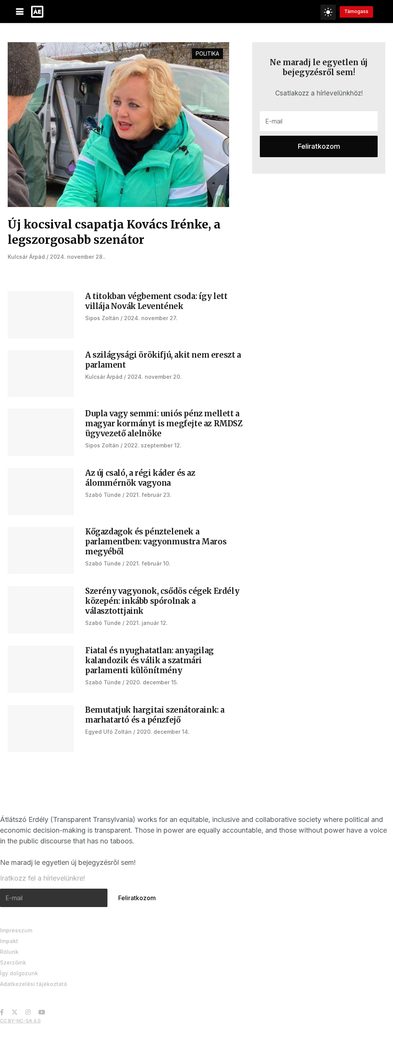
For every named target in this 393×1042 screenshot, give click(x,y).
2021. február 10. (148, 563)
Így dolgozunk (19, 973)
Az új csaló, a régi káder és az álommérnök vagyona (140, 478)
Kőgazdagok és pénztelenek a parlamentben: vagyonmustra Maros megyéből (155, 541)
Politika (207, 53)
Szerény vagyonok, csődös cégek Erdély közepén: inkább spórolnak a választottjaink (162, 601)
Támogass (356, 11)
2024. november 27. (150, 318)
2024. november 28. (77, 256)
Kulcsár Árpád (26, 256)
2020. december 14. (163, 731)
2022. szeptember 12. (153, 445)
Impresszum (16, 930)
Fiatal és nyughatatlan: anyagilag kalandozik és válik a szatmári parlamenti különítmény (149, 660)
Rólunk (9, 951)
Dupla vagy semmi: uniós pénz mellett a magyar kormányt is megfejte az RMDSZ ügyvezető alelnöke (164, 423)
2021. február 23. (149, 494)
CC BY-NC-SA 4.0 (20, 1021)
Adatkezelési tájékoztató (33, 984)
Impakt (9, 941)
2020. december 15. (152, 682)
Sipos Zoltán (102, 318)
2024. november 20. (154, 376)
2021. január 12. (147, 623)
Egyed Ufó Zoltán (108, 731)
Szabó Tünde (103, 494)
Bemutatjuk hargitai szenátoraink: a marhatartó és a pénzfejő (155, 715)
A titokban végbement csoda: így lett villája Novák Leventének (156, 301)
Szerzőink (13, 962)
